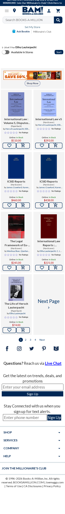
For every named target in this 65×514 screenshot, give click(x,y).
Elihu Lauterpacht (20, 130)
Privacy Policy (52, 486)
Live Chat (53, 363)
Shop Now (32, 83)
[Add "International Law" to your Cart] (23, 146)
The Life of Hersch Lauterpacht (16, 305)
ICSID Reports (16, 181)
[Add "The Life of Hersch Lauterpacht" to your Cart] (23, 330)
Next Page (49, 304)
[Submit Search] (58, 20)
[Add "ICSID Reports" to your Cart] (23, 205)
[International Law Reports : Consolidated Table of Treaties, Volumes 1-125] (49, 226)
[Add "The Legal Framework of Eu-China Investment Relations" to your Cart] (23, 268)
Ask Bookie (23, 31)
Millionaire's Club (42, 31)
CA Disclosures (33, 486)
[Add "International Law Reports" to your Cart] (55, 268)
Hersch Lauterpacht (15, 129)
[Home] (32, 11)
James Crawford (14, 187)
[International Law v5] (48, 104)
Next (42, 339)
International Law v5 (49, 119)
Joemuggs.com (55, 482)
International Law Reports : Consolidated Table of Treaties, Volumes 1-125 (48, 243)
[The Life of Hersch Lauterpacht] (16, 289)
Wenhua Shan (13, 251)
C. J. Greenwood (50, 252)
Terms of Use (14, 486)
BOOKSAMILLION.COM (28, 482)
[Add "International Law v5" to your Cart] (55, 146)
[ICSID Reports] (16, 167)
